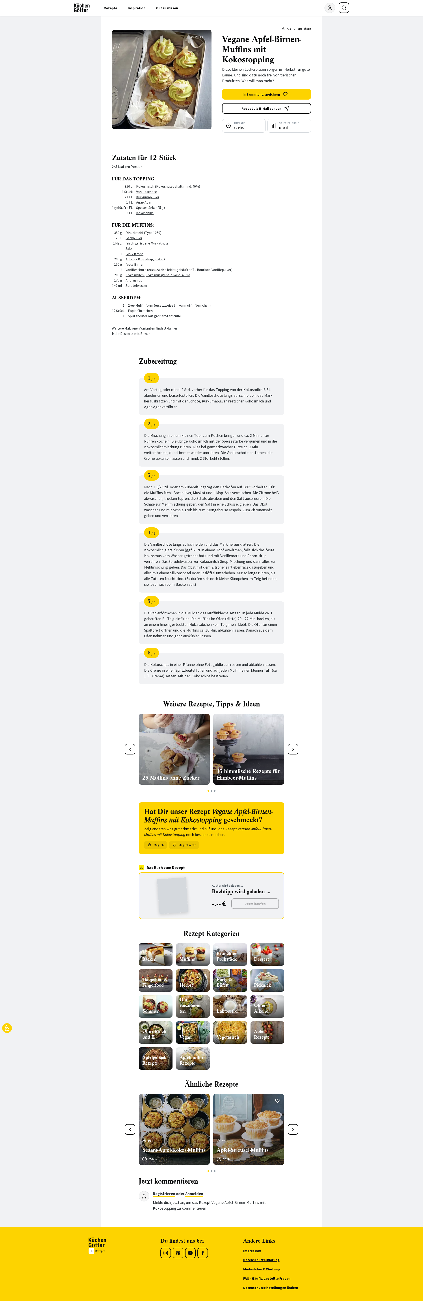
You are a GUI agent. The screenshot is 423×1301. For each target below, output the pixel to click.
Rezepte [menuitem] (110, 8)
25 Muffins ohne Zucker (171, 777)
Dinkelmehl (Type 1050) (143, 232)
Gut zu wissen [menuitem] (167, 8)
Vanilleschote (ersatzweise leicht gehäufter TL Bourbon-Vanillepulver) (179, 269)
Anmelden (194, 1193)
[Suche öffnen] (344, 7)
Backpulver (134, 238)
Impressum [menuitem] (252, 1250)
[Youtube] (190, 1253)
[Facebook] (202, 1253)
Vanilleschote (146, 191)
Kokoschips (145, 213)
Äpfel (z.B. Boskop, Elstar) (145, 259)
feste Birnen (135, 264)
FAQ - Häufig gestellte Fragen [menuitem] (267, 1278)
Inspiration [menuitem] (136, 8)
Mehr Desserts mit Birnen (131, 333)
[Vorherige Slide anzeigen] (130, 749)
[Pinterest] (178, 1253)
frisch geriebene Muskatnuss (147, 243)
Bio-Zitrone (134, 254)
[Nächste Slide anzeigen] (293, 749)
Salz (129, 248)
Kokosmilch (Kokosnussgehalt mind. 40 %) (158, 275)
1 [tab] (208, 791)
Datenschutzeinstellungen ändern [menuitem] (270, 1287)
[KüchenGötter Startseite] (81, 8)
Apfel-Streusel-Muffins (243, 1150)
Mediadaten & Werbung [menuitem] (261, 1269)
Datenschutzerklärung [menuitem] (261, 1260)
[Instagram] (165, 1253)
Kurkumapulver (147, 197)
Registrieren (164, 1193)
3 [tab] (214, 791)
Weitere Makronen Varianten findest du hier (144, 328)
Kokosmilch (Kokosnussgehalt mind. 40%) (168, 186)
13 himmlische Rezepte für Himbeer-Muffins (248, 774)
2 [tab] (211, 791)
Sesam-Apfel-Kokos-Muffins (174, 1150)
